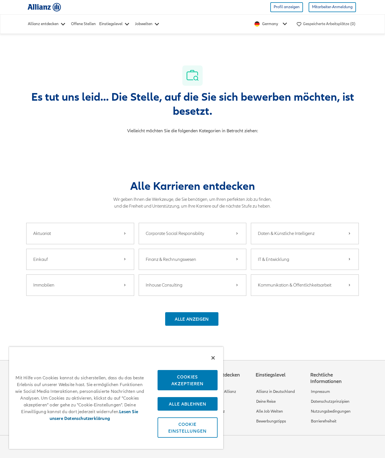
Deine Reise (266, 401)
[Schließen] (213, 358)
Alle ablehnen (187, 403)
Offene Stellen (83, 23)
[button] (191, 319)
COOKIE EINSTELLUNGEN (187, 427)
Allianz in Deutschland (275, 391)
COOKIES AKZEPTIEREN (187, 380)
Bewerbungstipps (271, 421)
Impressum (320, 391)
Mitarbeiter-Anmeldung (332, 7)
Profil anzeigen (287, 7)
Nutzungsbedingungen (331, 411)
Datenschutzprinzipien (330, 401)
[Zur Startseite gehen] (44, 7)
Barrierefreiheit (324, 421)
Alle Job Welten (269, 411)
